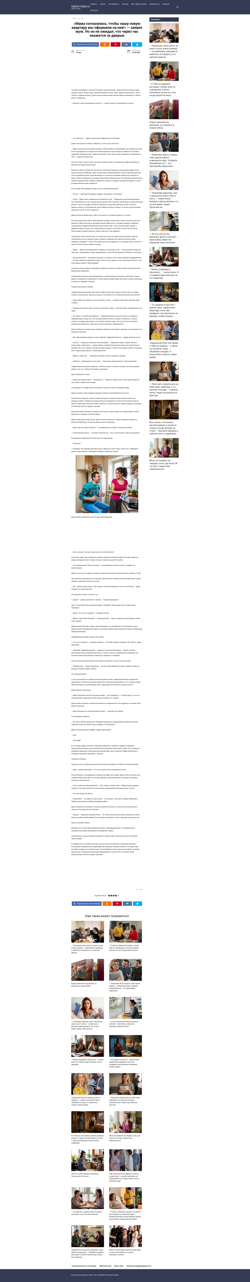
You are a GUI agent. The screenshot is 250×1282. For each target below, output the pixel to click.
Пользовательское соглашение (84, 1266)
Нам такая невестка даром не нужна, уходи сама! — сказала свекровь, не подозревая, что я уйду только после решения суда (124, 1177)
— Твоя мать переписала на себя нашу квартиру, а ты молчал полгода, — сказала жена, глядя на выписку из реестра (124, 1101)
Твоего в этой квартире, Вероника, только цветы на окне (85, 1175)
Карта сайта (119, 1266)
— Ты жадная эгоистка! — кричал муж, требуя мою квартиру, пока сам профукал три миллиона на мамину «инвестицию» (124, 1063)
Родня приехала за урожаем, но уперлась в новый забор (161, 125)
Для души (94, 10)
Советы (103, 4)
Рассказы (166, 4)
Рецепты (93, 4)
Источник (139, 889)
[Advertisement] (107, 72)
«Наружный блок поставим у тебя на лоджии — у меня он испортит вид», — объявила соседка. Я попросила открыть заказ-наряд (86, 1101)
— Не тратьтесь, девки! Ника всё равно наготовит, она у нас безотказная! (86, 1213)
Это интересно (114, 4)
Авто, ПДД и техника (138, 4)
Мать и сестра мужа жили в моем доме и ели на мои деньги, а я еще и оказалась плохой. (125, 1252)
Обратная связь (105, 1266)
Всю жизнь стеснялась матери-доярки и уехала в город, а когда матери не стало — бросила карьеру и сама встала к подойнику (87, 1139)
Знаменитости (154, 4)
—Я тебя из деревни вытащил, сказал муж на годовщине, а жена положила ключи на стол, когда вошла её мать (124, 947)
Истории (125, 4)
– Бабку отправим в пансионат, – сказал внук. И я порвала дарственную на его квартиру (87, 1062)
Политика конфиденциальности (139, 1266)
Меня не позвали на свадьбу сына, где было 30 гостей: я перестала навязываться (124, 1138)
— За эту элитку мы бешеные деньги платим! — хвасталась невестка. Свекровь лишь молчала (123, 1024)
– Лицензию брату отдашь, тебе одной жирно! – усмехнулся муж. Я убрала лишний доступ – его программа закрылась (124, 987)
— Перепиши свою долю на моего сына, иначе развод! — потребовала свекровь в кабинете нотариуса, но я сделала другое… (87, 949)
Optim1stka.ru (80, 6)
